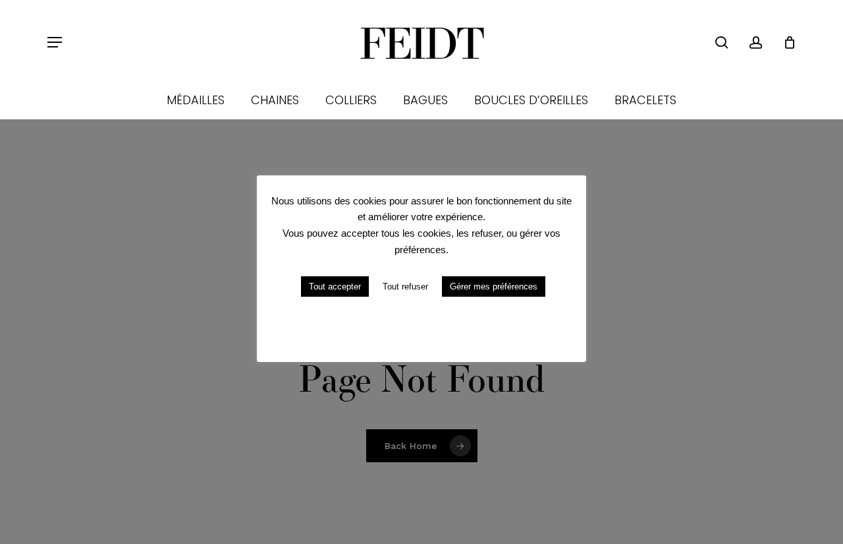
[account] (756, 42)
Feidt (421, 42)
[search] (722, 42)
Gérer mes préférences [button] (493, 286)
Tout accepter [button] (335, 286)
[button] (54, 42)
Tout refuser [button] (405, 286)
